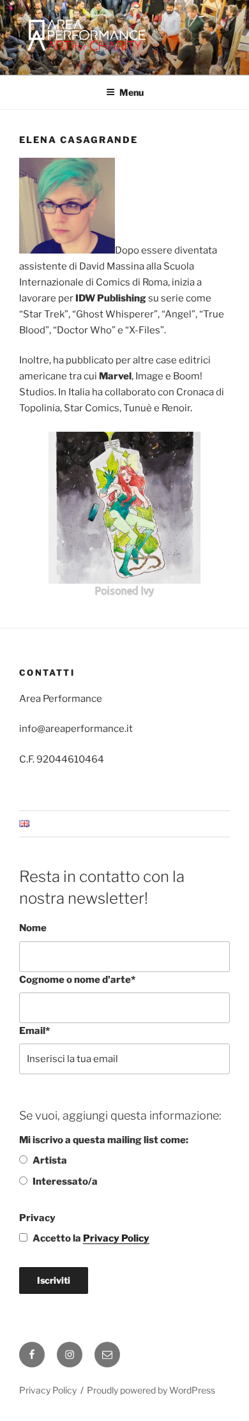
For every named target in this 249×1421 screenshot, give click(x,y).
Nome (33, 928)
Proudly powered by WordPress (151, 1390)
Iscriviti (53, 1280)
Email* (34, 1031)
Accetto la (91, 1238)
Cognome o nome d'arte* (77, 979)
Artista (50, 1160)
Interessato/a (65, 1181)
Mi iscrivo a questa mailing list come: (103, 1140)
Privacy (37, 1218)
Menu (131, 92)
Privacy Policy (116, 1238)
